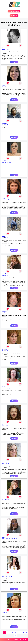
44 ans (9, 614)
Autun (3, 425)
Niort (3, 463)
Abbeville (4, 614)
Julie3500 (4, 123)
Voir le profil (14, 62)
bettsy (3, 236)
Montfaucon (5, 501)
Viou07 (3, 386)
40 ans (8, 275)
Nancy (3, 49)
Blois (3, 237)
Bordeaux (4, 199)
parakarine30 (5, 273)
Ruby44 (3, 85)
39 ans (6, 350)
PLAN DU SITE (17, 639)
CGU (11, 639)
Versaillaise (4, 311)
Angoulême (4, 576)
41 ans (6, 237)
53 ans (8, 388)
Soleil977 (4, 161)
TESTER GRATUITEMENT (14, 11)
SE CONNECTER (14, 15)
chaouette (4, 462)
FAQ (9, 639)
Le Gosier (4, 162)
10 (15, 635)
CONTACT (24, 639)
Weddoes (4, 48)
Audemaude (5, 575)
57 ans (9, 162)
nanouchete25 (5, 499)
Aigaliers (4, 275)
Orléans (3, 388)
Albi (3, 87)
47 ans (6, 124)
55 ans (7, 425)
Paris (3, 350)
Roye (3, 124)
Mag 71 (3, 424)
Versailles (4, 312)
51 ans (7, 49)
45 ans (9, 199)
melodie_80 (4, 612)
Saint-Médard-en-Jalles (7, 538)
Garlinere (4, 537)
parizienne (4, 349)
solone (3, 198)
